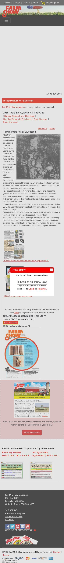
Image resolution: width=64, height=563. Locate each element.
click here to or (31, 289)
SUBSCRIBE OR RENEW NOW (32, 282)
